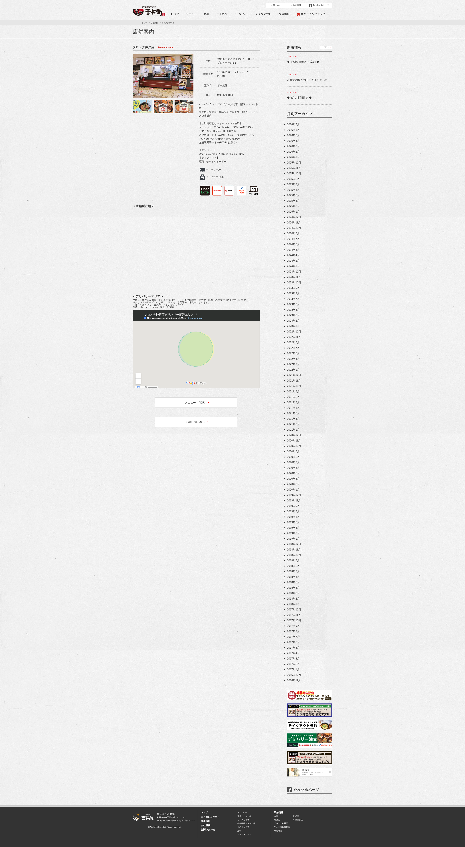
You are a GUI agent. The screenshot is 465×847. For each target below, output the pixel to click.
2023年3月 (293, 315)
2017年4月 (293, 653)
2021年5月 (293, 413)
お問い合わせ (208, 829)
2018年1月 (293, 604)
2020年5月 (293, 473)
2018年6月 (293, 576)
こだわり (222, 14)
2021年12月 (294, 375)
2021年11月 (294, 380)
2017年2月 (293, 664)
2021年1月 (293, 429)
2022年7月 (293, 347)
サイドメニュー (244, 834)
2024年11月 (294, 222)
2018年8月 (293, 565)
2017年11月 (294, 614)
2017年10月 (294, 620)
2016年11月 (294, 680)
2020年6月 (293, 467)
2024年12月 (294, 217)
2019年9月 (293, 505)
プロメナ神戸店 (281, 823)
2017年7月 (293, 636)
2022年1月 (293, 369)
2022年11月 (294, 336)
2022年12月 (294, 331)
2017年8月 (293, 631)
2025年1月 (293, 211)
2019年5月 (293, 522)
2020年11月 (294, 440)
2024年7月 (293, 238)
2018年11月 (294, 549)
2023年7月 (293, 298)
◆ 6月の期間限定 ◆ (299, 97)
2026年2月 (293, 151)
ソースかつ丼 (243, 820)
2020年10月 (294, 445)
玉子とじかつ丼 (244, 816)
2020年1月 (293, 489)
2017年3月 (293, 658)
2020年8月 (293, 456)
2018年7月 (293, 571)
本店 (276, 816)
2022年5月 (293, 353)
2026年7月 (293, 124)
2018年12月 (294, 544)
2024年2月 (293, 260)
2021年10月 (294, 386)
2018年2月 (293, 598)
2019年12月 (294, 495)
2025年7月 (293, 184)
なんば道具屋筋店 (282, 827)
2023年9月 (293, 287)
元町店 (296, 816)
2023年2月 (293, 320)
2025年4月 (293, 200)
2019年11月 (294, 500)
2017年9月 (293, 625)
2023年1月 (293, 326)
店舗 (206, 14)
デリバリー (241, 14)
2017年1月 (293, 669)
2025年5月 (293, 195)
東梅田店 (278, 831)
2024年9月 (293, 233)
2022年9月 (293, 342)
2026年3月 (293, 146)
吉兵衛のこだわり (210, 816)
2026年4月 (293, 140)
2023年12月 (294, 271)
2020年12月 (294, 435)
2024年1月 (293, 266)
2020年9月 (293, 451)
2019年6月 (293, 516)
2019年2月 (293, 533)
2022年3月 (293, 364)
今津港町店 (298, 820)
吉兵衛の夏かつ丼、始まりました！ (309, 79)
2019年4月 (293, 527)
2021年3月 (293, 424)
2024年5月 (293, 249)
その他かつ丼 (243, 827)
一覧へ (325, 47)
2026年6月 (293, 129)
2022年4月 (293, 358)
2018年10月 (294, 554)
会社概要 (205, 825)
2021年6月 (293, 407)
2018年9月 (293, 560)
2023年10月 (294, 282)
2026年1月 (293, 157)
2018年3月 (293, 593)
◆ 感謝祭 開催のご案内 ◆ (303, 61)
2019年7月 (293, 511)
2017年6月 (293, 642)
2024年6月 (293, 244)
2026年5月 (293, 135)
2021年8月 (293, 396)
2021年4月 (293, 418)
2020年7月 (293, 462)
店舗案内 (154, 23)
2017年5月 (293, 647)
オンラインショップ (313, 14)
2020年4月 (293, 478)
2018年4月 (293, 587)
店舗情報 (278, 812)
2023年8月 (293, 293)
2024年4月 (293, 255)
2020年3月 (293, 484)
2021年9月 (293, 391)
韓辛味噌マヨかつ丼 (246, 823)
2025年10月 (294, 173)
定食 (239, 831)
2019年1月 (293, 538)
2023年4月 (293, 309)
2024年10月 (294, 227)
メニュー (191, 14)
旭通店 (277, 820)
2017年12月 (294, 609)
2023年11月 (294, 277)
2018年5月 (293, 582)
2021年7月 (293, 402)
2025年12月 (294, 162)
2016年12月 (294, 674)
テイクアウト (263, 14)
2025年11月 (294, 168)
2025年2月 (293, 206)
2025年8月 (293, 178)
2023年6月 (293, 304)
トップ (175, 14)
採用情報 (284, 14)
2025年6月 (293, 189)
